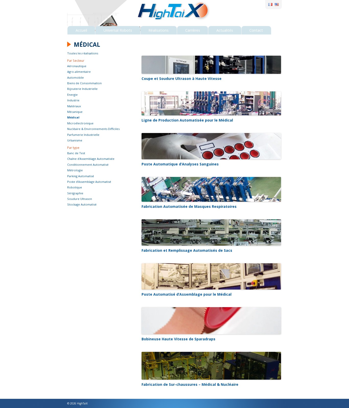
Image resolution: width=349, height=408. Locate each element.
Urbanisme (74, 140)
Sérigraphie (75, 193)
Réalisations (158, 30)
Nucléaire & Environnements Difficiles (93, 129)
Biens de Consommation (84, 83)
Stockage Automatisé (82, 204)
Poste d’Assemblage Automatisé (89, 182)
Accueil (81, 30)
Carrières (192, 30)
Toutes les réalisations (82, 53)
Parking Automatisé (80, 176)
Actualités (224, 30)
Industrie (73, 100)
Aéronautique (76, 66)
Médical (73, 117)
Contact (256, 30)
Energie (72, 95)
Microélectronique (80, 123)
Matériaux (74, 106)
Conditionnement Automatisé (88, 164)
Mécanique (75, 112)
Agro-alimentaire (79, 72)
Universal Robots (117, 30)
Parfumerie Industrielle (83, 135)
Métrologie (75, 170)
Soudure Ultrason (79, 199)
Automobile (75, 77)
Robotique (74, 187)
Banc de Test (76, 153)
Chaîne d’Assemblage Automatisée (90, 159)
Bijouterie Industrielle (82, 89)
